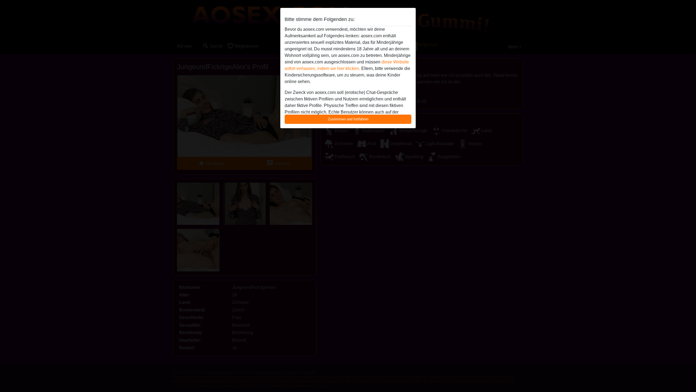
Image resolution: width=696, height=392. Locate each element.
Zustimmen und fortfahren (348, 119)
